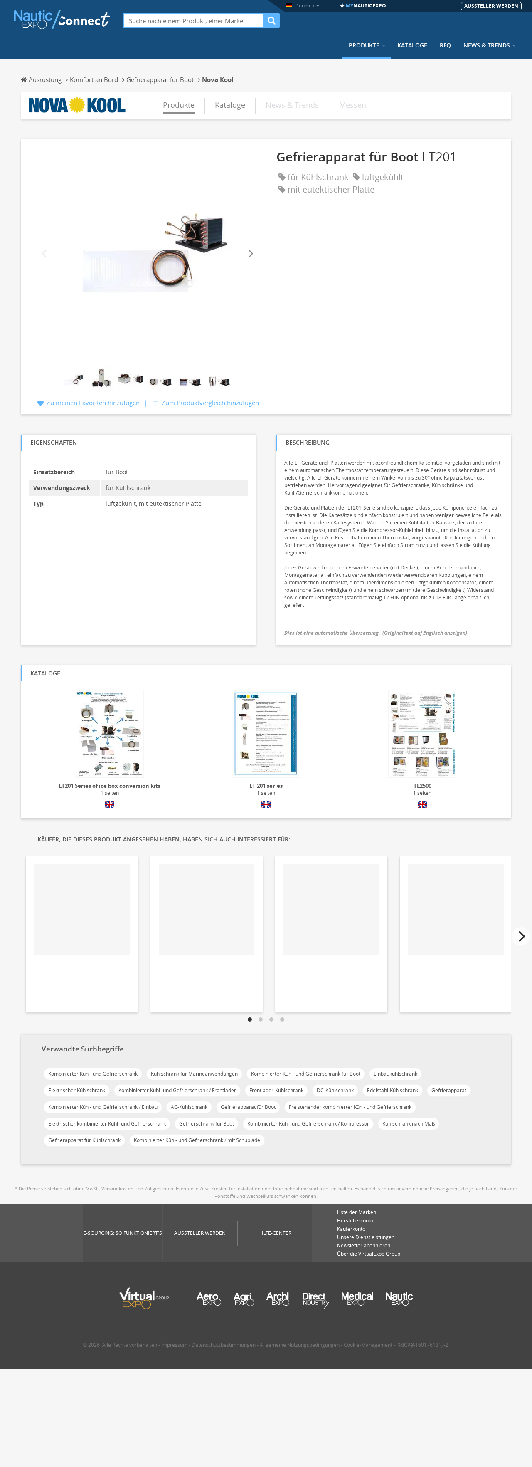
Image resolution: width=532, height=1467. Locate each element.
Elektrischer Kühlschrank (76, 1090)
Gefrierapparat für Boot (248, 1107)
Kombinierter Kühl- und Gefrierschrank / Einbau (103, 1107)
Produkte (364, 45)
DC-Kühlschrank (335, 1090)
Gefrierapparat (448, 1090)
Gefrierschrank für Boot (206, 1123)
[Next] (250, 254)
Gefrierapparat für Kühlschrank (84, 1140)
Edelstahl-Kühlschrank (392, 1090)
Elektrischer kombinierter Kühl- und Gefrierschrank (107, 1123)
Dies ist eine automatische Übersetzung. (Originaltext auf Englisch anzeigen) (375, 632)
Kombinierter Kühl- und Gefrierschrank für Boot (305, 1073)
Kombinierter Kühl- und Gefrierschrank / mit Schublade (197, 1140)
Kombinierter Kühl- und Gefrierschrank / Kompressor (308, 1123)
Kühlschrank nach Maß (408, 1123)
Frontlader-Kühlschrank (276, 1090)
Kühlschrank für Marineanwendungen (194, 1073)
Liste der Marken (356, 1212)
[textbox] (193, 20)
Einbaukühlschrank (395, 1073)
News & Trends (486, 45)
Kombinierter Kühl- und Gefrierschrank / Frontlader (177, 1090)
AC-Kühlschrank (189, 1107)
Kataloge (412, 45)
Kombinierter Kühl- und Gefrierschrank (93, 1073)
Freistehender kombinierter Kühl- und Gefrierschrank (350, 1107)
